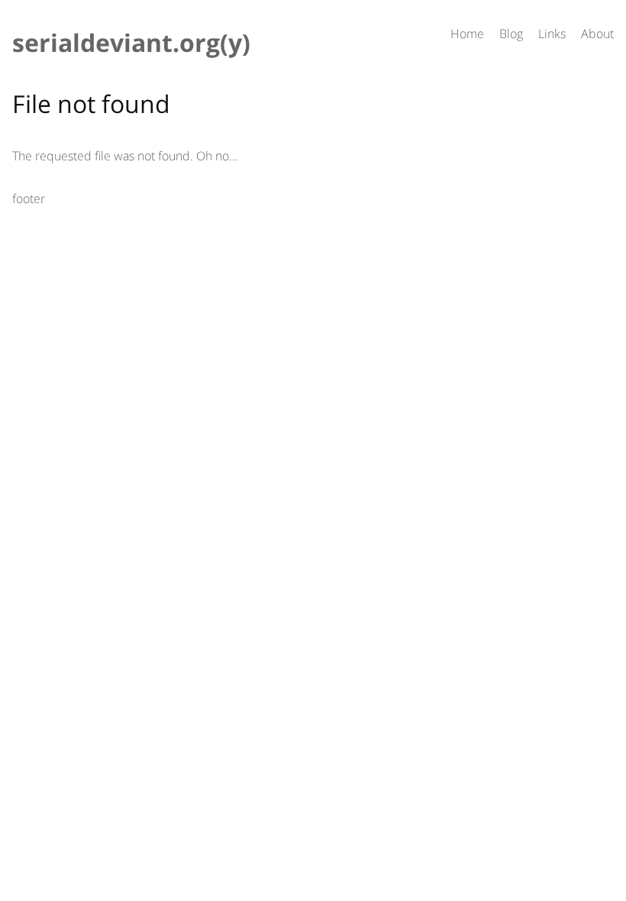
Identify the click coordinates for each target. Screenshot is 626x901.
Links (552, 33)
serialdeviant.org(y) (131, 42)
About (597, 33)
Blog (511, 33)
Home (467, 33)
